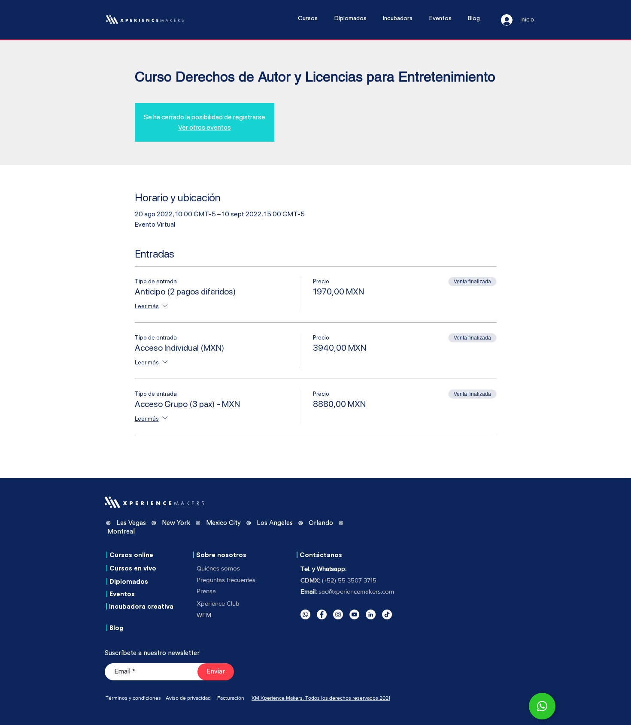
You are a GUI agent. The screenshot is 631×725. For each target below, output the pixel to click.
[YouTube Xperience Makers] (354, 614)
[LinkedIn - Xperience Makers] (371, 614)
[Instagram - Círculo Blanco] (338, 614)
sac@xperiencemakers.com (356, 591)
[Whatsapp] (305, 614)
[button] (312, 19)
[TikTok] (387, 614)
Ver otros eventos (204, 127)
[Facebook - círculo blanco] (322, 614)
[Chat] (542, 706)
